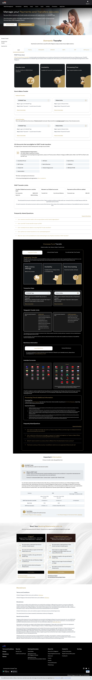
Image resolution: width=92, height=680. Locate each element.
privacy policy (58, 678)
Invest (31, 6)
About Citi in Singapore (53, 651)
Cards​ (42, 6)
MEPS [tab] (63, 49)
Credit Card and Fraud (21, 653)
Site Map (79, 649)
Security (18, 649)
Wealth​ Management (8, 6)
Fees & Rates (30, 651)
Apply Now (62, 6)
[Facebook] (88, 668)
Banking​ (26, 6)
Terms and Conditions (8, 649)
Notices (4, 656)
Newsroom (50, 655)
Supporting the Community (54, 653)
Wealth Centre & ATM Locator (68, 653)
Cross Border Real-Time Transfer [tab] (72, 252)
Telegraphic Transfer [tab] (32, 252)
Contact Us (65, 649)
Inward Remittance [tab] (38, 348)
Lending (47, 6)
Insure (36, 6)
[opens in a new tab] (4, 2)
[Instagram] (83, 668)
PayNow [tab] (30, 49)
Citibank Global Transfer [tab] (52, 252)
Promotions (54, 6)
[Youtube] (86, 668)
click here (39, 514)
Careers (49, 658)
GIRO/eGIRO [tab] (41, 49)
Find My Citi (64, 655)
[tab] (8, 6)
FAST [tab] (18, 50)
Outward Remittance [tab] (66, 348)
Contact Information (66, 651)
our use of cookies (67, 678)
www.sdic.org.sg (57, 622)
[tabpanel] (52, 145)
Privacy (4, 651)
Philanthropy (51, 664)
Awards (49, 660)
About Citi (50, 649)
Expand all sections (86, 216)
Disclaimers (6, 654)
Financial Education (52, 662)
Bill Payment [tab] (86, 49)
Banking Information (33, 649)
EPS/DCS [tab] (52, 49)
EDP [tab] (75, 49)
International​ (18, 6)
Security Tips (19, 651)
